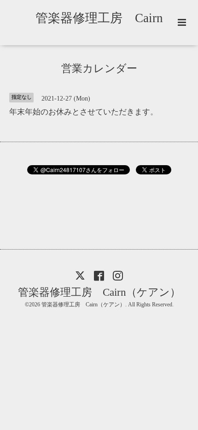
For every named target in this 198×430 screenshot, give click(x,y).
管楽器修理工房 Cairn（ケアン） (99, 292)
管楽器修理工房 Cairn (105, 18)
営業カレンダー (99, 68)
